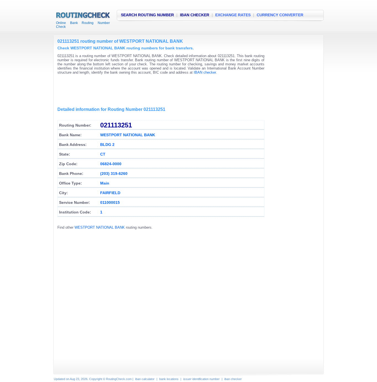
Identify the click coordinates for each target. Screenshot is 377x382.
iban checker (233, 379)
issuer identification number (201, 379)
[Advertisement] (157, 91)
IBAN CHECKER (194, 15)
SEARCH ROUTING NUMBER (147, 15)
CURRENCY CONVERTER (280, 15)
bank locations (169, 379)
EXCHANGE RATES (233, 15)
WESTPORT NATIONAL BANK (100, 227)
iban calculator (145, 379)
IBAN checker (205, 72)
